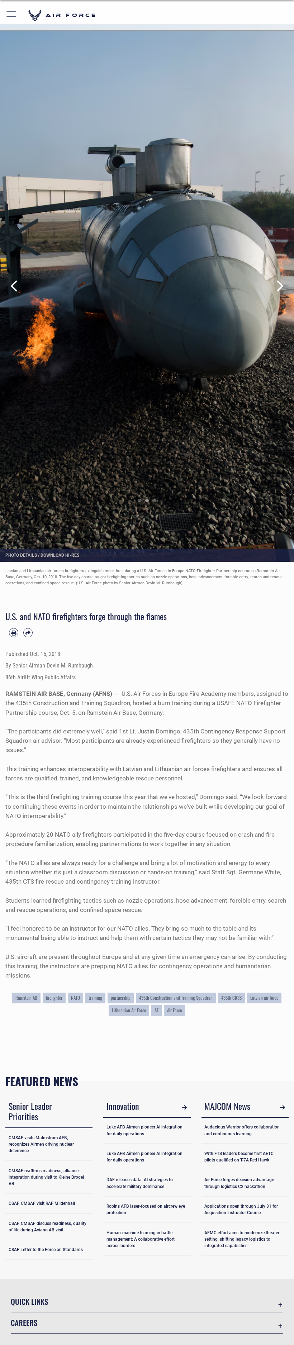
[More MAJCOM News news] (282, 1107)
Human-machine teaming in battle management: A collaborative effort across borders (140, 1239)
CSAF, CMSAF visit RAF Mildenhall (42, 1203)
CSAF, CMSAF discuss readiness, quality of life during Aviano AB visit (47, 1226)
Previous (14, 286)
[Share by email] (28, 632)
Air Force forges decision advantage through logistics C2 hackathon (239, 1183)
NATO (75, 997)
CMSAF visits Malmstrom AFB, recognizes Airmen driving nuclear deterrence (41, 1144)
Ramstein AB (26, 997)
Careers (24, 1322)
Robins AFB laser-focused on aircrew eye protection (145, 1209)
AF (156, 1010)
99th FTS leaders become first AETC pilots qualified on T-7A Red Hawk (239, 1157)
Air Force (174, 1010)
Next (279, 286)
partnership (121, 997)
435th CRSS (231, 997)
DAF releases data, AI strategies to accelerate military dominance (139, 1183)
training (95, 997)
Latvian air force (264, 997)
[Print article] (13, 632)
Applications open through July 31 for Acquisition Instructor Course (241, 1209)
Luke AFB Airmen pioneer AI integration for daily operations (144, 1130)
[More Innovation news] (184, 1107)
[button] (11, 15)
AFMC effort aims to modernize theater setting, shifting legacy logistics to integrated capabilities (241, 1239)
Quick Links (29, 1301)
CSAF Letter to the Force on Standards (46, 1249)
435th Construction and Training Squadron (176, 997)
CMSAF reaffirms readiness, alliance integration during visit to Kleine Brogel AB (46, 1177)
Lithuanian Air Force (129, 1010)
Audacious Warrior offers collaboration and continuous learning (242, 1130)
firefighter (54, 997)
